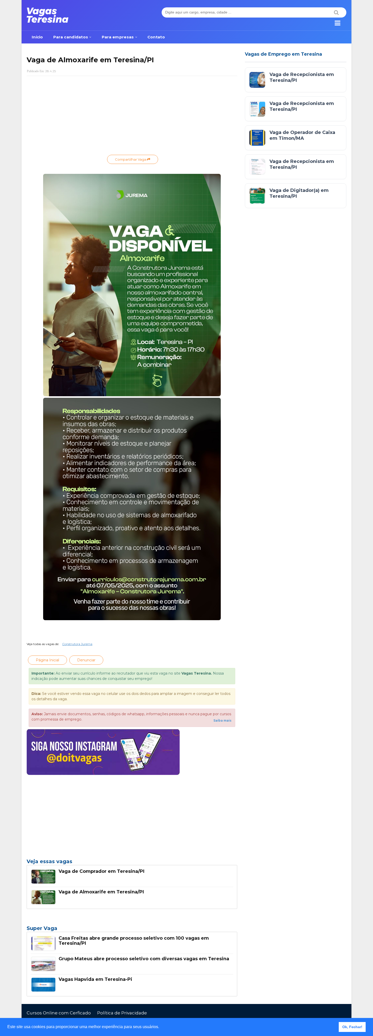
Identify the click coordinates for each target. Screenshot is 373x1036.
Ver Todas (132, 930)
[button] (161, 1027)
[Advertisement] (132, 116)
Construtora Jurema (77, 644)
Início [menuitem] (37, 37)
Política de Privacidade (122, 1012)
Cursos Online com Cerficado (59, 1012)
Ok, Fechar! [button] (352, 1027)
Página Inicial (47, 660)
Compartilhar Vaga (131, 159)
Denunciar (86, 660)
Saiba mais (222, 720)
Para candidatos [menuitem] (70, 37)
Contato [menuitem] (156, 37)
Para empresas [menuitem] (118, 37)
